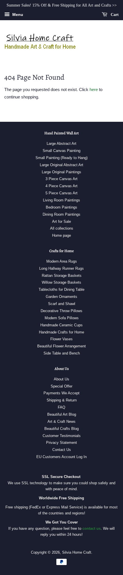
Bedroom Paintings (61, 207)
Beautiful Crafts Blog (61, 428)
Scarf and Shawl (61, 304)
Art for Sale (61, 221)
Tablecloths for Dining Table (61, 289)
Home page (61, 235)
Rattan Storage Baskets (62, 275)
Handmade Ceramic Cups (61, 325)
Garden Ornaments (61, 296)
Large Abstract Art (61, 143)
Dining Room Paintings (61, 214)
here (94, 89)
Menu (17, 14)
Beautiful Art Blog (61, 414)
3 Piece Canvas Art (61, 179)
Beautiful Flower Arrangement (61, 346)
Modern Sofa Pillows (62, 318)
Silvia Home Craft (76, 552)
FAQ (61, 407)
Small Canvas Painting (61, 151)
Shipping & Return (62, 400)
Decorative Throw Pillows (61, 311)
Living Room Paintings (61, 200)
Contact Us (61, 450)
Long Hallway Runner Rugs (61, 268)
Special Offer (61, 386)
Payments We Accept (61, 393)
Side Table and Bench (61, 353)
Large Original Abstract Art (61, 165)
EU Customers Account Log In (61, 457)
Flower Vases (61, 339)
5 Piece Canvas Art (61, 193)
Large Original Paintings (61, 172)
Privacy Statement (61, 442)
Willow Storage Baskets (61, 282)
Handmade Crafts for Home (61, 332)
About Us (61, 379)
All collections (61, 228)
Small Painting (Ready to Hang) (61, 158)
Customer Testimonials (62, 436)
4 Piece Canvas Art (61, 186)
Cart (114, 15)
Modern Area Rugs (61, 261)
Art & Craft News (61, 421)
